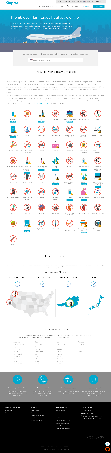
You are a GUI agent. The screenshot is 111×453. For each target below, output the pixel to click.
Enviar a (89, 1)
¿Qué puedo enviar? (37, 420)
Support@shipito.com (42, 103)
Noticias (58, 418)
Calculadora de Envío (75, 1)
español (100, 1)
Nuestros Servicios (46, 6)
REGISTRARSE (99, 6)
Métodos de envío (36, 418)
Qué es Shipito (60, 410)
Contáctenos (87, 407)
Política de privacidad (46, 446)
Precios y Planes (36, 413)
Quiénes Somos (73, 6)
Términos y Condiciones (63, 446)
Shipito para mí (9, 410)
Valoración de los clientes (63, 420)
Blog (61, 1)
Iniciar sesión (86, 6)
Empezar (60, 6)
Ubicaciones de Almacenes (64, 413)
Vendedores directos (62, 426)
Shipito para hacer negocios (13, 413)
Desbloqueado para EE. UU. (64, 428)
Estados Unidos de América (41, 60)
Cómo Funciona (35, 410)
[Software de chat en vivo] (107, 449)
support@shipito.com (89, 413)
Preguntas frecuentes (37, 415)
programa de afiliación (62, 423)
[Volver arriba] (107, 444)
